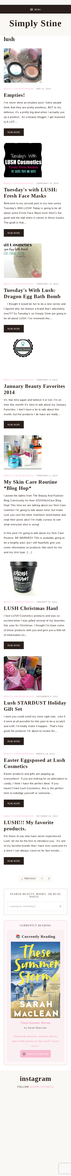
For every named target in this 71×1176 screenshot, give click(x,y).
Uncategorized (24, 89)
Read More (14, 132)
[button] (35, 9)
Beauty (8, 89)
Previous (28, 878)
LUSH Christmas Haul (31, 608)
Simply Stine (35, 23)
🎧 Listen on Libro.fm (35, 1053)
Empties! (14, 95)
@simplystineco (42, 1086)
